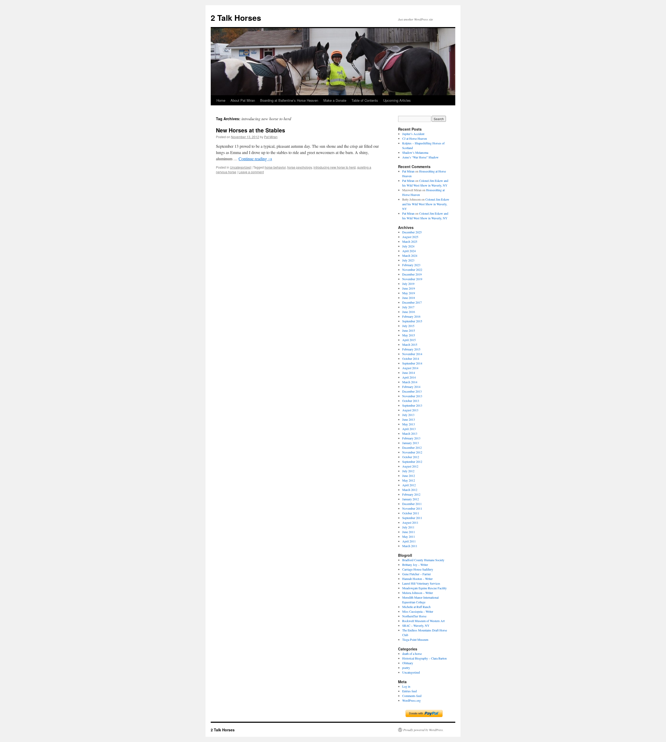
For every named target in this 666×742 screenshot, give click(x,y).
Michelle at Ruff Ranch (416, 607)
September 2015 (412, 321)
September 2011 (412, 518)
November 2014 (412, 354)
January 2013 (410, 443)
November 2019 (412, 279)
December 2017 (412, 302)
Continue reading (255, 158)
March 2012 (409, 490)
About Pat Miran (242, 100)
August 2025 (410, 237)
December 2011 (412, 504)
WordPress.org (411, 700)
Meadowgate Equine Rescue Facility (424, 588)
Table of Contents (364, 100)
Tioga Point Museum (415, 639)
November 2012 (412, 452)
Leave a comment (251, 172)
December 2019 (412, 274)
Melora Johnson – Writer (417, 593)
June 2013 (408, 419)
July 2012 (408, 471)
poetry (406, 668)
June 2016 (408, 312)
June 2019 (408, 288)
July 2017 (408, 307)
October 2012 (410, 457)
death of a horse (412, 653)
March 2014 (409, 382)
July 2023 (408, 260)
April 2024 (409, 251)
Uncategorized (240, 167)
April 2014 (409, 377)
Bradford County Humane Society (423, 560)
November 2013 (412, 396)
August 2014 (410, 368)
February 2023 (411, 265)
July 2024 (408, 246)
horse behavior (275, 167)
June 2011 (408, 532)
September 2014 (412, 363)
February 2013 (411, 438)
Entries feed (409, 691)
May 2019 (408, 293)
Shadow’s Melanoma (415, 152)
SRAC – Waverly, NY (416, 625)
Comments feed (411, 696)
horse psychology (299, 167)
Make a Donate (334, 100)
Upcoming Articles (397, 100)
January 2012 (410, 499)
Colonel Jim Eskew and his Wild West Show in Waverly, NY (425, 204)
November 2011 (412, 508)
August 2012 (410, 466)
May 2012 (408, 480)
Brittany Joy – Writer (415, 564)
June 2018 (408, 298)
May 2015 (408, 335)
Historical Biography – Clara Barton (424, 658)
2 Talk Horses (236, 17)
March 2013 (409, 433)
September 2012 (412, 461)
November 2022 (412, 269)
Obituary (407, 663)
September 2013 (412, 405)
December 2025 (412, 232)
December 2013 (412, 391)
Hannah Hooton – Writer (417, 579)
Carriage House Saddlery (417, 569)
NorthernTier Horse (414, 616)
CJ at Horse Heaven (414, 138)
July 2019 (408, 284)
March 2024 (409, 255)
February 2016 (411, 316)
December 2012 (412, 447)
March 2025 (409, 241)
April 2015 (409, 340)
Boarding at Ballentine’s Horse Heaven (289, 100)
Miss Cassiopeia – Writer (417, 611)
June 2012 (408, 476)
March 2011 (409, 546)
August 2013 (410, 410)
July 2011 (408, 527)
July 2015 (408, 326)
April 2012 (409, 485)
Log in (406, 686)
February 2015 (411, 349)
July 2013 (408, 415)
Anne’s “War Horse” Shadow (420, 157)
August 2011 (410, 522)
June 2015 (408, 330)
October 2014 (410, 358)
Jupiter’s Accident (413, 134)
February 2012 (411, 494)
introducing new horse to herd (334, 167)
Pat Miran (271, 137)
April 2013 (409, 429)
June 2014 (408, 372)
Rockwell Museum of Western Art (423, 621)
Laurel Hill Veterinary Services (421, 583)
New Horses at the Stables (250, 130)
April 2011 (409, 541)
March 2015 (409, 344)
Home (220, 100)
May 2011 (408, 536)
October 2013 (410, 401)
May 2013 (408, 424)
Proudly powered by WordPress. (423, 730)
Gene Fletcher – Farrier (416, 574)
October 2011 (410, 513)
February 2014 (411, 387)
